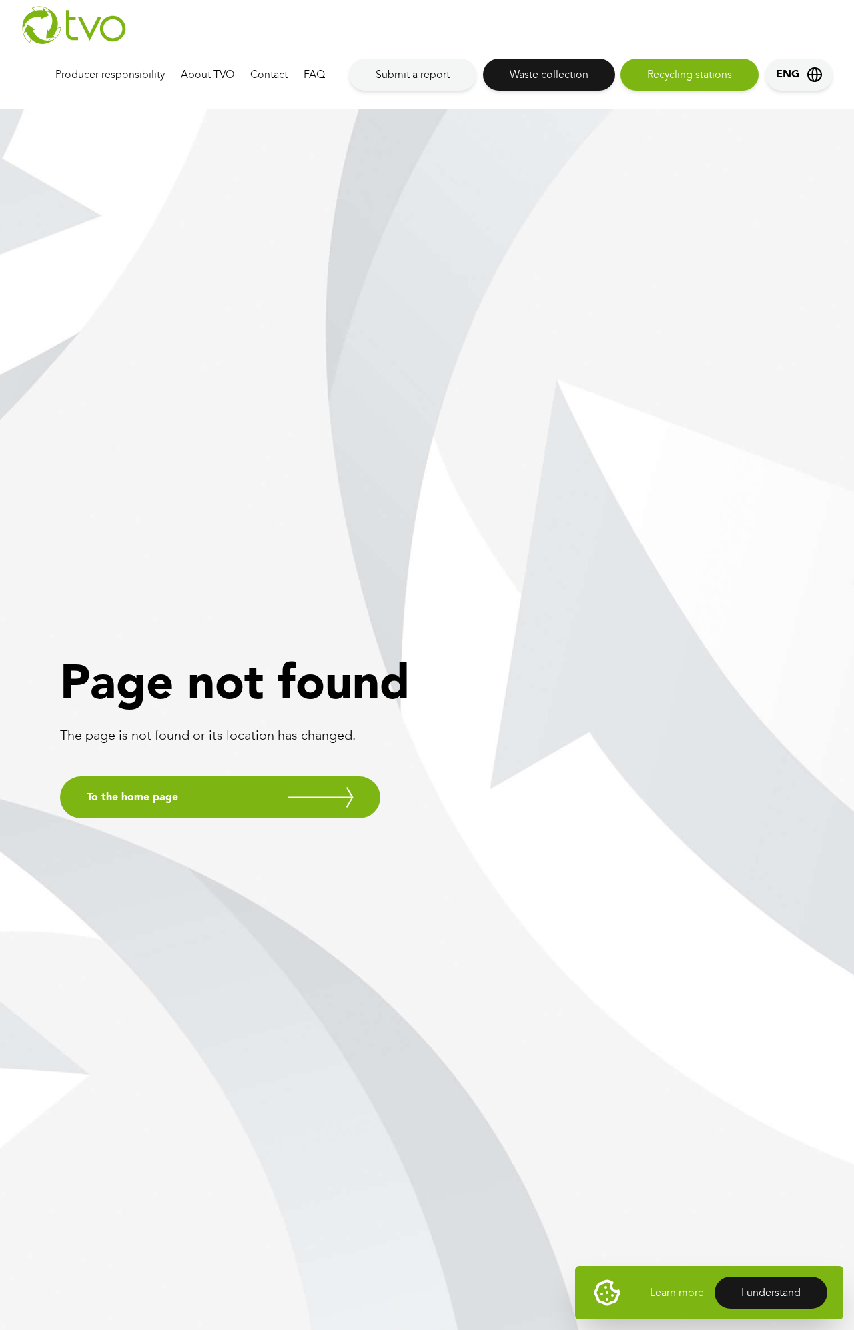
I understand (771, 1292)
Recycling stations (689, 74)
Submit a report (413, 74)
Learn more (677, 1292)
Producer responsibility (110, 74)
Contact (269, 74)
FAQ (314, 74)
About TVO (207, 74)
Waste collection (549, 74)
